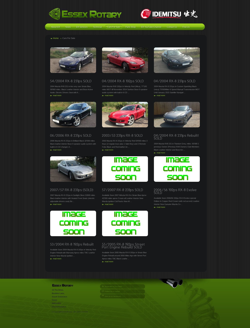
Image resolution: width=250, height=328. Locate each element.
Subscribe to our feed (113, 286)
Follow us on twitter (112, 291)
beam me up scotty (74, 285)
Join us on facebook (113, 296)
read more (57, 95)
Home (56, 38)
